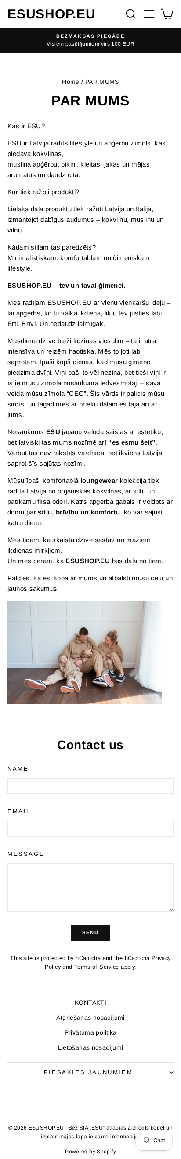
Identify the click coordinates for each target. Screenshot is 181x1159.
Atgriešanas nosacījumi (90, 1017)
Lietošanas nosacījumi (90, 1047)
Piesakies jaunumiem (88, 1072)
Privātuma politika (91, 1032)
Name (18, 768)
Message (25, 854)
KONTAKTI (90, 1002)
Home (71, 81)
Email (19, 811)
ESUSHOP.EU (51, 14)
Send (90, 932)
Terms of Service (96, 966)
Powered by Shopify (90, 1151)
